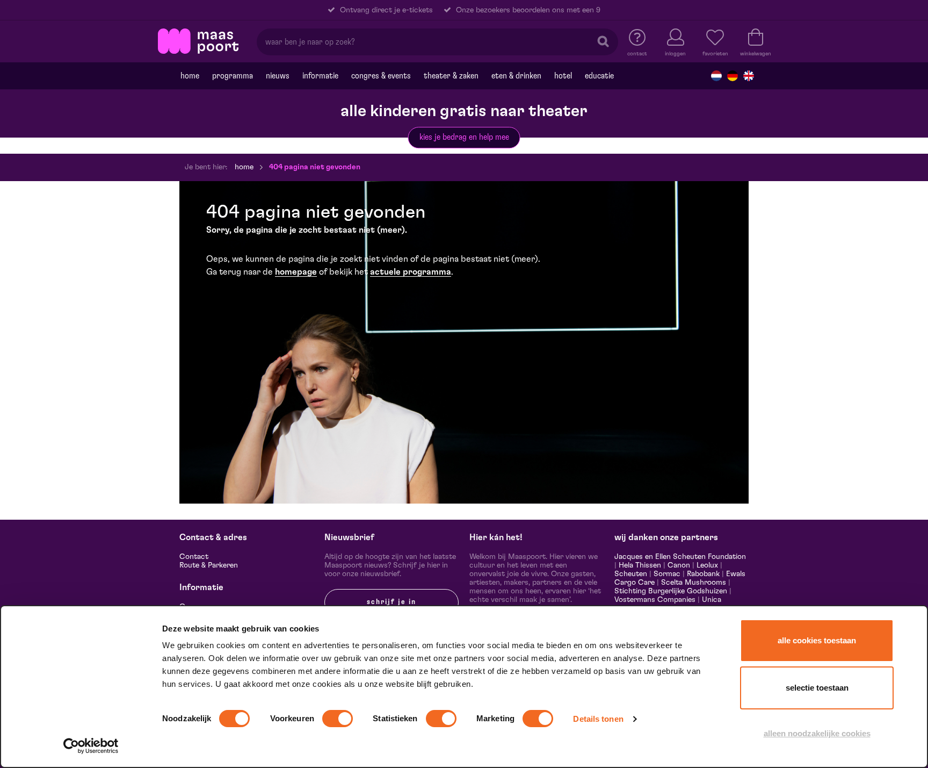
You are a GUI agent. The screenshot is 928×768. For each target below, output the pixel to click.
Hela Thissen (640, 565)
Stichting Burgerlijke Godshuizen (670, 591)
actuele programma (410, 272)
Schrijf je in (391, 602)
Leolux (707, 565)
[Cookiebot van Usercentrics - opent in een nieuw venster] (91, 746)
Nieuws (277, 75)
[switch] (337, 718)
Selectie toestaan (817, 687)
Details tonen (598, 718)
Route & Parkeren (208, 565)
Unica (711, 600)
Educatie (599, 75)
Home (189, 75)
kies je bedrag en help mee (464, 137)
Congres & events (381, 75)
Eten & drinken (516, 75)
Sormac (667, 574)
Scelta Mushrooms (692, 582)
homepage (296, 272)
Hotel (563, 75)
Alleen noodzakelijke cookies (817, 733)
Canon (679, 565)
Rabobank (703, 574)
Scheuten (630, 574)
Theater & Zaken (451, 75)
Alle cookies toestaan (817, 640)
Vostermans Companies (654, 600)
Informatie (320, 75)
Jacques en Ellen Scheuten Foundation (680, 557)
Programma (232, 75)
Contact (193, 557)
